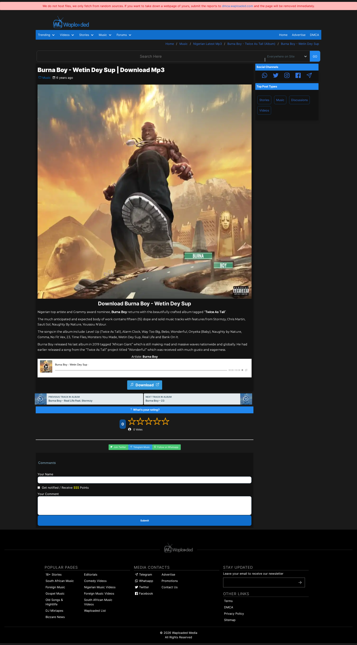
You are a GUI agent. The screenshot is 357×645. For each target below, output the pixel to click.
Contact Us (170, 587)
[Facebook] (298, 76)
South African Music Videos (98, 602)
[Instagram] (287, 76)
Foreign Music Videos (99, 593)
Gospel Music (55, 593)
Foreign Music (55, 587)
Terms (228, 601)
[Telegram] (309, 76)
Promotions (170, 581)
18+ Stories (54, 574)
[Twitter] (275, 76)
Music (46, 77)
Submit (144, 520)
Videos (264, 110)
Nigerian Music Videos (99, 587)
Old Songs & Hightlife (54, 602)
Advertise (168, 574)
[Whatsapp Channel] (264, 76)
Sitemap (230, 620)
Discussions (299, 100)
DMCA (314, 35)
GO (315, 56)
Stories (264, 100)
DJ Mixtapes (54, 610)
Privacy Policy (234, 613)
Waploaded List (95, 610)
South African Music (60, 581)
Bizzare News (55, 617)
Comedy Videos (95, 581)
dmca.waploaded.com (237, 6)
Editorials (90, 574)
